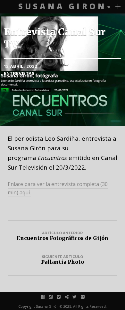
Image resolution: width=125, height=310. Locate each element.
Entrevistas (19, 73)
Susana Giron (62, 7)
